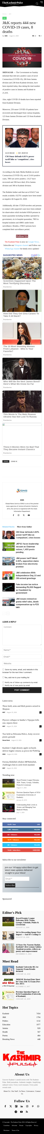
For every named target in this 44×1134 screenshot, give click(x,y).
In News (22, 1091)
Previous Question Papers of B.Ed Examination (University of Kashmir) (28, 795)
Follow (37, 829)
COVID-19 (14, 461)
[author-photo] (22, 497)
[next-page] (7, 613)
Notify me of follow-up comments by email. (21, 682)
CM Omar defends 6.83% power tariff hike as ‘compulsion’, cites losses (28, 535)
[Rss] (27, 1112)
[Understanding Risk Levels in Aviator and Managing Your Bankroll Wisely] (8, 808)
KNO (4, 754)
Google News (33, 242)
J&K (10, 14)
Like (38, 824)
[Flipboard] (16, 1106)
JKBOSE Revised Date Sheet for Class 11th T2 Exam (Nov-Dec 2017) (28, 981)
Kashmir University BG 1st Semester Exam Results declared (27, 969)
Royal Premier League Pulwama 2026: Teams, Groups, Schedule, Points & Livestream (28, 782)
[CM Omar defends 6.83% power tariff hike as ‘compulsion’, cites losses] (8, 535)
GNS (6, 36)
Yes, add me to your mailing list (16, 677)
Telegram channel (21, 245)
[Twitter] (11, 1106)
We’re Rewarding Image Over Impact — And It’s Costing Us (28, 933)
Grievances (30, 1091)
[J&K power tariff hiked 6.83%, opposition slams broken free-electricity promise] (8, 561)
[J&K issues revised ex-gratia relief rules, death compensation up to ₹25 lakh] (8, 601)
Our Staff (14, 1091)
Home (4, 14)
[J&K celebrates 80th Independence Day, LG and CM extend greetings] (8, 575)
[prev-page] (4, 613)
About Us (7, 1091)
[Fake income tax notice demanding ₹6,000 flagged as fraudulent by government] (8, 587)
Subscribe (36, 850)
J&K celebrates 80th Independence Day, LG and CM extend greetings (28, 575)
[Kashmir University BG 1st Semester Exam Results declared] (8, 970)
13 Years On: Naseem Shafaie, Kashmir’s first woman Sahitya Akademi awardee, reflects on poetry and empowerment (28, 948)
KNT (3, 712)
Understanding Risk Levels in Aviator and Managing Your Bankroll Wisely (27, 807)
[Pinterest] (33, 1106)
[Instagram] (19, 515)
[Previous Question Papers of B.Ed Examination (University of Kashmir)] (8, 795)
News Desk (6, 740)
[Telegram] (16, 1112)
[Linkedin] (22, 1106)
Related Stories (8, 527)
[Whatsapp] (38, 1106)
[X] (25, 515)
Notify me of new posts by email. (17, 685)
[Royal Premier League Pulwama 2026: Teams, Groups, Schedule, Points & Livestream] (8, 783)
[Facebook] (14, 515)
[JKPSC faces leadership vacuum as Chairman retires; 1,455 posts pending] (8, 546)
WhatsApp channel (12, 249)
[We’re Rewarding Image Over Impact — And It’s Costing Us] (8, 935)
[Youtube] (30, 515)
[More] (30, 41)
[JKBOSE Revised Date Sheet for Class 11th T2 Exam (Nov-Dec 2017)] (8, 983)
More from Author (24, 527)
